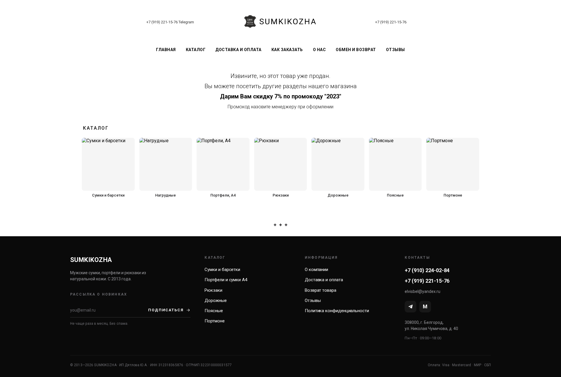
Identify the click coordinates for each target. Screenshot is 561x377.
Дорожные (215, 300)
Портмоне (214, 321)
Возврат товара (320, 290)
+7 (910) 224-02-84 (427, 270)
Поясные (214, 310)
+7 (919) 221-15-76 (162, 22)
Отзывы (395, 49)
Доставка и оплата (238, 49)
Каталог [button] (196, 49)
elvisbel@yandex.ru (422, 291)
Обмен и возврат (356, 49)
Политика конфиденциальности (337, 310)
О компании (316, 269)
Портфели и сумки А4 (226, 279)
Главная (166, 49)
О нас (319, 49)
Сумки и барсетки (222, 269)
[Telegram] (410, 306)
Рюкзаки (213, 290)
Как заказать (287, 49)
